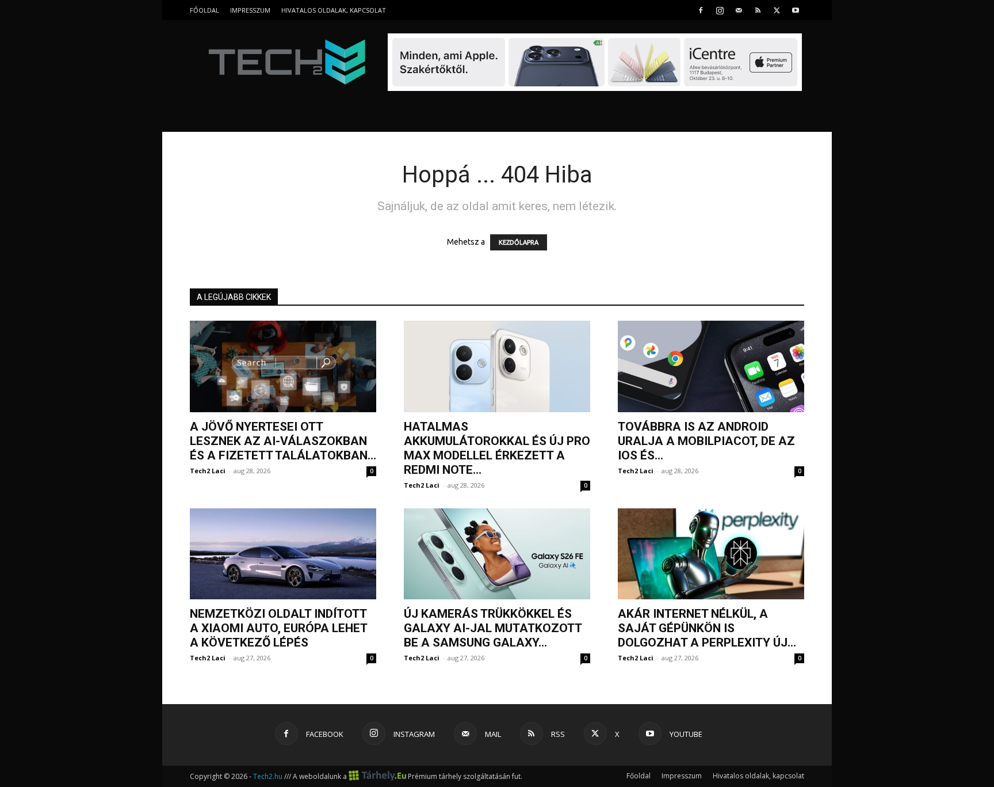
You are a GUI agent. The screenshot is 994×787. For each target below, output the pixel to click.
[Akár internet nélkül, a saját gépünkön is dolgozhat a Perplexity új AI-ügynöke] (711, 554)
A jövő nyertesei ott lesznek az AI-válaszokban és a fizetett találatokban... (283, 441)
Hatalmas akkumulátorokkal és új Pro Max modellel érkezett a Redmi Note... (497, 448)
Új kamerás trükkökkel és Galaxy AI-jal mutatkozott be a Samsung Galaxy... (493, 628)
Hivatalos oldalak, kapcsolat (333, 10)
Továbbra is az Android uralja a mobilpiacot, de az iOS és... (706, 441)
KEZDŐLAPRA (518, 242)
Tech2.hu (267, 776)
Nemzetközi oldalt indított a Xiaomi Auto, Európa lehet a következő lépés (278, 628)
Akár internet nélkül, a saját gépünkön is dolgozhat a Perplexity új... (707, 628)
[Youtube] (795, 10)
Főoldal (204, 10)
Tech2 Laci (207, 470)
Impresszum (250, 10)
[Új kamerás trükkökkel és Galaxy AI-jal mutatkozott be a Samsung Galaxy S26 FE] (497, 554)
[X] (776, 10)
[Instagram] (719, 10)
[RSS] (757, 10)
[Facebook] (700, 10)
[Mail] (738, 10)
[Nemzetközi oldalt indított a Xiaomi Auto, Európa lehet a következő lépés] (283, 554)
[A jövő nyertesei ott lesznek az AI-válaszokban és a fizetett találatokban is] (283, 366)
